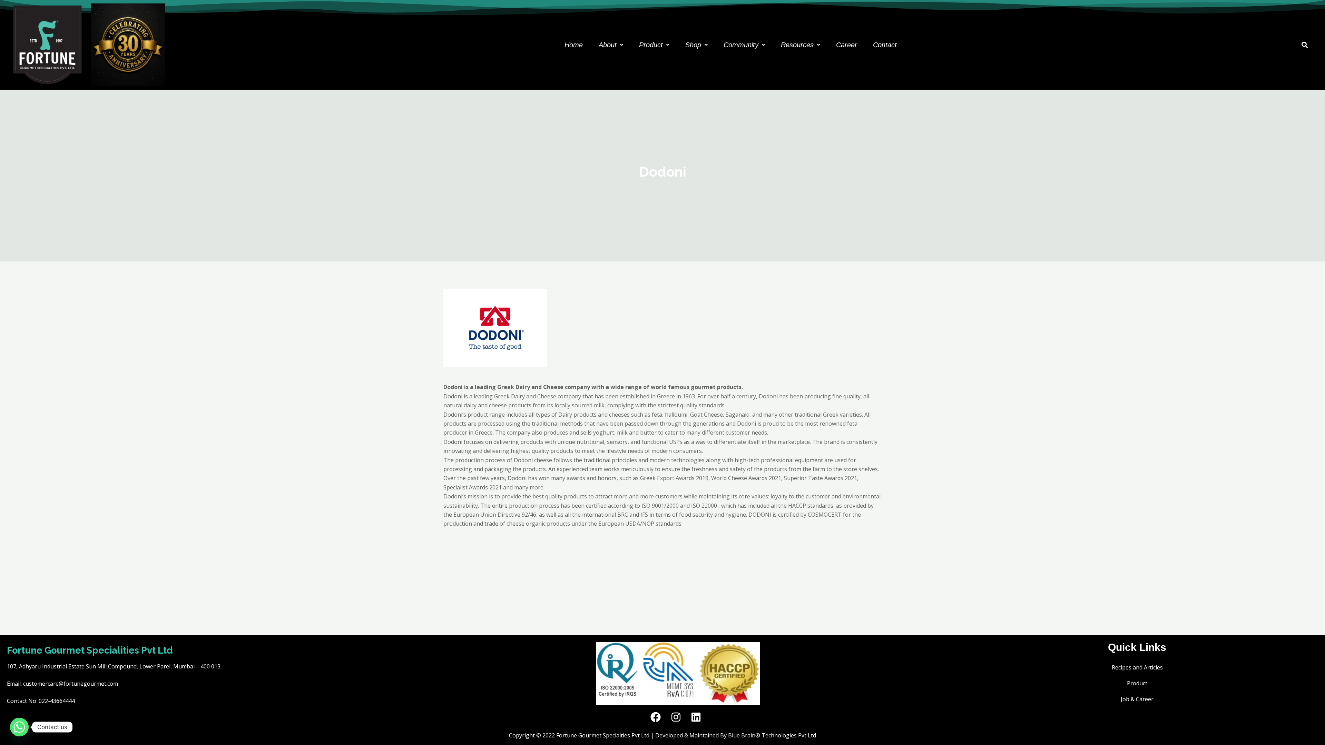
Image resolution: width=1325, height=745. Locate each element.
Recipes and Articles (1137, 667)
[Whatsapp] (19, 727)
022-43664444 (57, 701)
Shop (693, 45)
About (608, 45)
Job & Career (1137, 699)
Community (741, 45)
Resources (797, 45)
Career (846, 45)
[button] (610, 44)
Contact (885, 45)
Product (651, 45)
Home (574, 45)
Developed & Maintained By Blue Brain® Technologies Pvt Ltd (735, 735)
